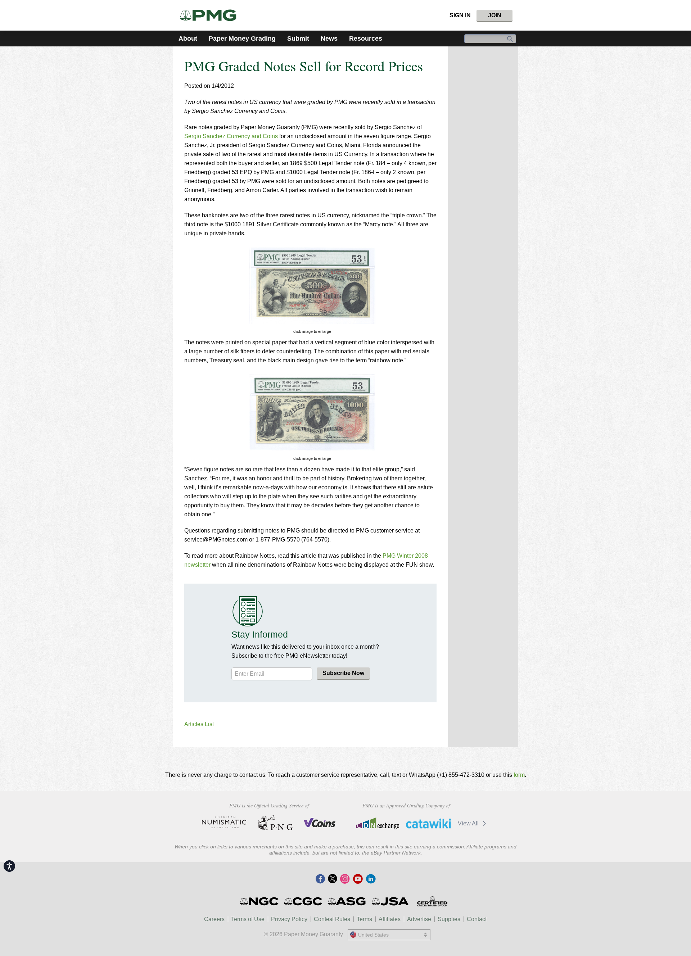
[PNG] (275, 822)
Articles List (199, 724)
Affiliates (390, 919)
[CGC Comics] (303, 901)
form (519, 775)
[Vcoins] (320, 822)
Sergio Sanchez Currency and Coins (231, 136)
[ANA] (224, 822)
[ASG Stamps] (347, 901)
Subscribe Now (343, 673)
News (329, 38)
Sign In (460, 15)
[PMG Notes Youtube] (357, 879)
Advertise (419, 919)
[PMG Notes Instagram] (344, 879)
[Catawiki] (428, 823)
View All (469, 823)
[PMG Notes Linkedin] (370, 879)
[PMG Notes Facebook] (320, 879)
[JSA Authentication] (390, 901)
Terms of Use (248, 919)
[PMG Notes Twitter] (332, 879)
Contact (477, 919)
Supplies (449, 919)
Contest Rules (332, 919)
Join (494, 15)
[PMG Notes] (211, 15)
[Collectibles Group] (432, 901)
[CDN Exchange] (377, 823)
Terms (364, 919)
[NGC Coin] (259, 901)
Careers (214, 919)
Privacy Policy (289, 919)
